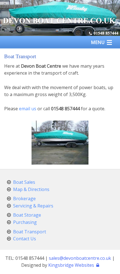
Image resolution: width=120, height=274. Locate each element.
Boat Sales (24, 182)
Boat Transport (29, 232)
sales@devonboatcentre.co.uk (80, 258)
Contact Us (24, 239)
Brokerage (24, 198)
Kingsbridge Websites (71, 265)
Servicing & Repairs (33, 206)
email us (27, 109)
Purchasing (25, 222)
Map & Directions (31, 189)
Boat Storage (27, 215)
